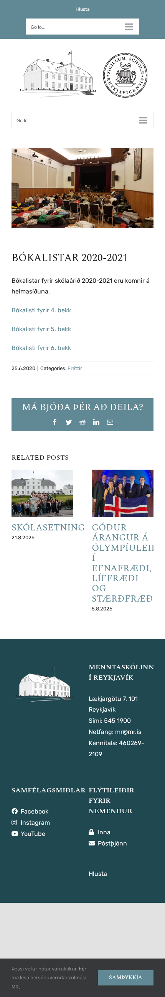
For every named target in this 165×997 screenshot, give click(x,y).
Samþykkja (125, 978)
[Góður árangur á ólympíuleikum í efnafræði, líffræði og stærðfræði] (122, 493)
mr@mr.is (128, 731)
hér (82, 969)
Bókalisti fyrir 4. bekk (41, 310)
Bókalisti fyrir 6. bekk (41, 348)
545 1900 (117, 720)
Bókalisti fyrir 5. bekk (41, 329)
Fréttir (75, 368)
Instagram (34, 822)
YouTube (32, 833)
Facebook (33, 811)
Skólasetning (48, 528)
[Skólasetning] (42, 493)
